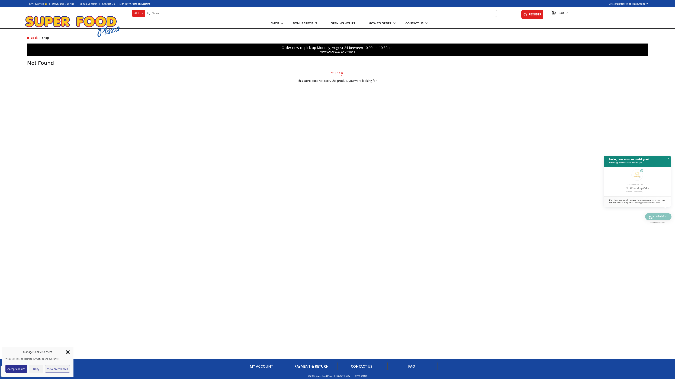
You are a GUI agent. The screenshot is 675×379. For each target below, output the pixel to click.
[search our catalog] (148, 13)
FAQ (411, 366)
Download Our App (63, 3)
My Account (261, 366)
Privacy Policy (343, 376)
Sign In (123, 3)
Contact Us (108, 3)
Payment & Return (311, 366)
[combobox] (138, 13)
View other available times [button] (337, 52)
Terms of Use (360, 376)
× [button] (669, 158)
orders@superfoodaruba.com (647, 203)
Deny (36, 369)
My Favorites (36, 3)
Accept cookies (16, 369)
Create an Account (140, 3)
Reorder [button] (535, 14)
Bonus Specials (88, 3)
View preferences (57, 369)
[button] (68, 352)
